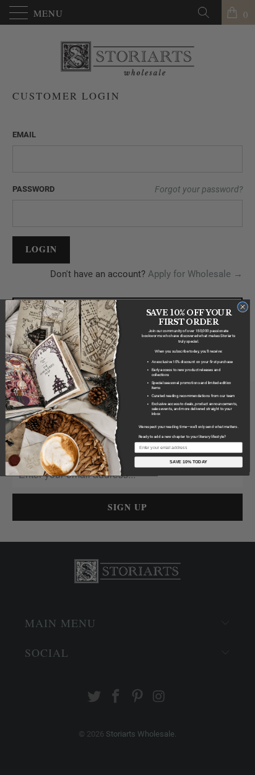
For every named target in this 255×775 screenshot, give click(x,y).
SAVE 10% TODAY (188, 462)
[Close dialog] (242, 306)
